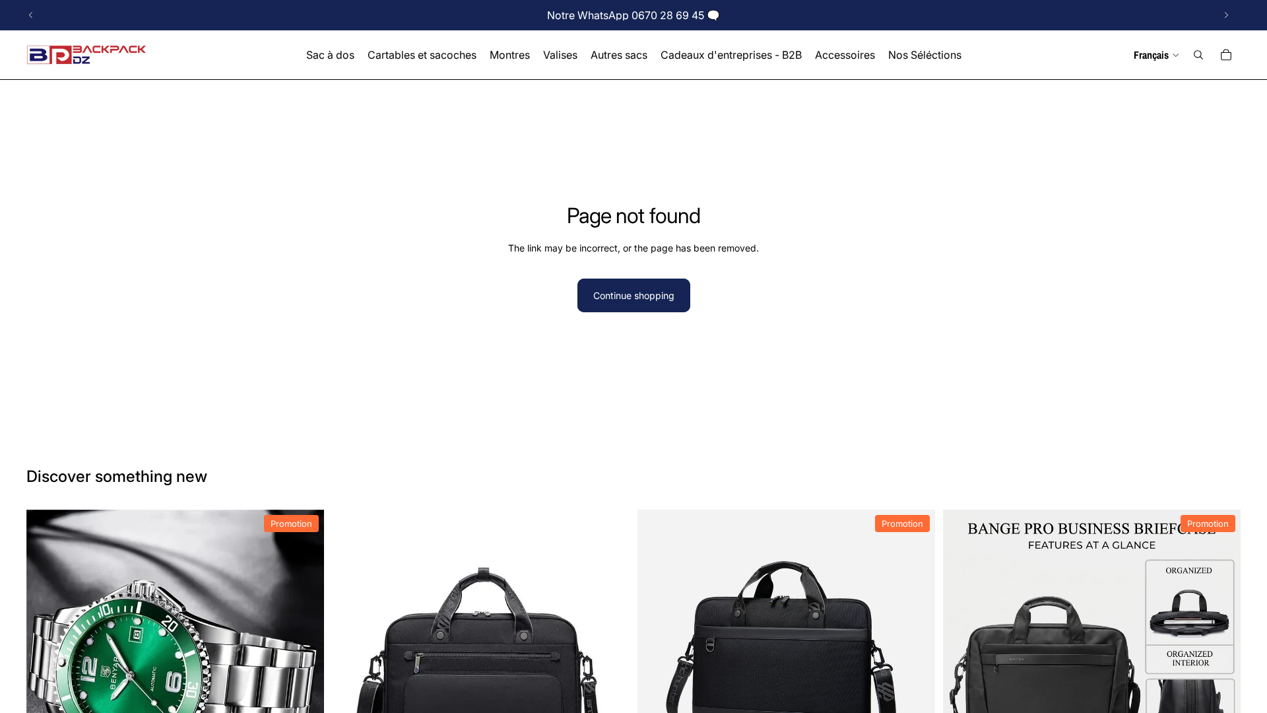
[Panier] (1226, 54)
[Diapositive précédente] (31, 15)
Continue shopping (633, 295)
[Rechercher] (1198, 54)
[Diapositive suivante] (1226, 15)
